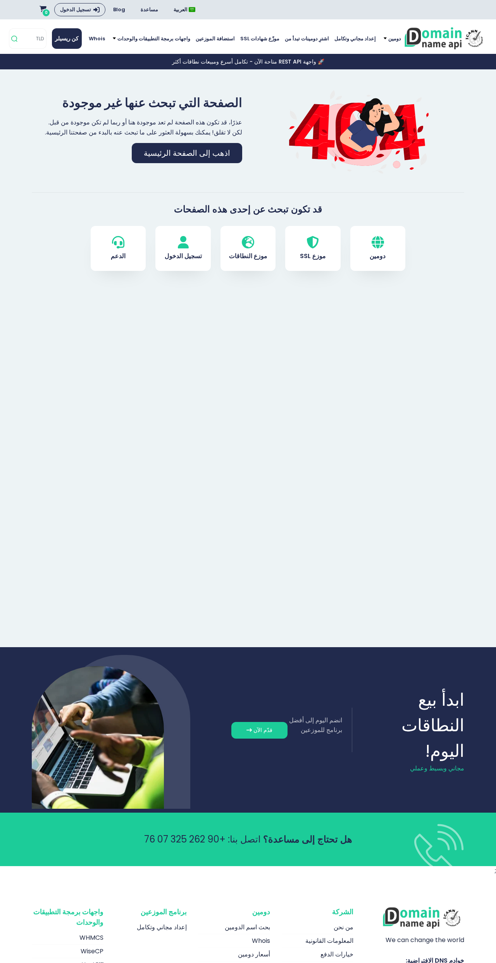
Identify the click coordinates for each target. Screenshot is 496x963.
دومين (394, 38)
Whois (97, 38)
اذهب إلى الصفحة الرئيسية (187, 153)
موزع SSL (313, 256)
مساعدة (149, 9)
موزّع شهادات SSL (259, 38)
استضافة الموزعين (215, 38)
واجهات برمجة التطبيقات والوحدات (153, 38)
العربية (181, 9)
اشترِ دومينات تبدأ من (307, 38)
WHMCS (91, 937)
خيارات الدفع (336, 954)
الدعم (118, 256)
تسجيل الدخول (75, 9)
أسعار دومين (254, 954)
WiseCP (92, 951)
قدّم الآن (262, 730)
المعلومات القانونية (329, 940)
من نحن (343, 927)
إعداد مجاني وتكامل (355, 38)
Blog (119, 9)
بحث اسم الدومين (247, 927)
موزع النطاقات (248, 256)
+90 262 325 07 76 (185, 839)
